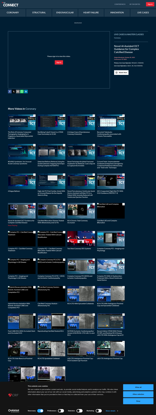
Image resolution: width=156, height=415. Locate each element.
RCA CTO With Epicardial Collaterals (80, 304)
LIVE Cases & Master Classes (129, 34)
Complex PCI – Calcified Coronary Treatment (20, 250)
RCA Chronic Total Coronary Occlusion (77, 222)
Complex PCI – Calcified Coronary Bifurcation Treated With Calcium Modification (50, 251)
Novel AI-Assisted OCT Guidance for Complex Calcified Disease (21, 222)
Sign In (150, 4)
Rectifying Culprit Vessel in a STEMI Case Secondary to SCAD (50, 133)
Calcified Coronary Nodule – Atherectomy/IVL (48, 305)
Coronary (13, 13)
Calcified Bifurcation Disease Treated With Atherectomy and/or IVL (51, 222)
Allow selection (138, 394)
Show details (110, 411)
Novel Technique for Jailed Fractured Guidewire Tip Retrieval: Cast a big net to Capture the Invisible (81, 164)
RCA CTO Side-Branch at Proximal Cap (20, 359)
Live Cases (143, 13)
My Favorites (135, 4)
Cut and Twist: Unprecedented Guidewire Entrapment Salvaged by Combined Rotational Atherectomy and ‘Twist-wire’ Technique (110, 165)
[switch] (61, 410)
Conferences (120, 4)
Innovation (117, 13)
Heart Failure (91, 13)
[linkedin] (26, 92)
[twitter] (14, 92)
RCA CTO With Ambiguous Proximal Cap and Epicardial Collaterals (110, 305)
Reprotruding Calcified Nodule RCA (51, 331)
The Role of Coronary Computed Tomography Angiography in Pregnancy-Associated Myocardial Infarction (20, 135)
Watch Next (123, 72)
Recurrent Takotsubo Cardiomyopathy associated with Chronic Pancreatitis (109, 134)
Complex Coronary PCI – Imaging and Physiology (110, 250)
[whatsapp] (22, 92)
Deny (138, 401)
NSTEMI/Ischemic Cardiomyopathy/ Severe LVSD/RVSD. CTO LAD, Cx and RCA (81, 333)
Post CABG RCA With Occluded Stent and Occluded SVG (21, 332)
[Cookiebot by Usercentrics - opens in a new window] (13, 410)
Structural (39, 13)
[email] (18, 92)
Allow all (138, 387)
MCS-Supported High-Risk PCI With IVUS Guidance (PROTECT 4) (110, 192)
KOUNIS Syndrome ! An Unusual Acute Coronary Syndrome (19, 163)
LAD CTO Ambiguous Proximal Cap (110, 358)
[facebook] (10, 92)
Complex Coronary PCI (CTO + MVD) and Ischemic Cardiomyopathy (51, 277)
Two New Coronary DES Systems (79, 249)
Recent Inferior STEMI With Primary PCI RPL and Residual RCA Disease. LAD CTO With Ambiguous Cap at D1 (110, 333)
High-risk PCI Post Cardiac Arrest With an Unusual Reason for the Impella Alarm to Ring (51, 193)
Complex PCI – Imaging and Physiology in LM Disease (18, 277)
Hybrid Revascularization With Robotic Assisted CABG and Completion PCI (19, 306)
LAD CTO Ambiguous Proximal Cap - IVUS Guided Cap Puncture (80, 359)
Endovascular (65, 13)
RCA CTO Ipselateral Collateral (49, 358)
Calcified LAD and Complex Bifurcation (107, 222)
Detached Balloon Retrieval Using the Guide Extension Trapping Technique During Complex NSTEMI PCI (51, 164)
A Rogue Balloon (14, 191)
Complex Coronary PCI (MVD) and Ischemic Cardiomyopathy (79, 277)
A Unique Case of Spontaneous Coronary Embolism (78, 133)
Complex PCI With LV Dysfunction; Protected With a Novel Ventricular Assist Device (109, 278)
